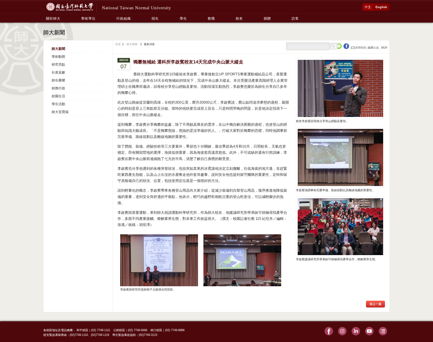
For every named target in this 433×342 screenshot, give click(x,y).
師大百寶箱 (60, 112)
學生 (183, 18)
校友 (239, 18)
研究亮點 (58, 64)
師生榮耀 (58, 80)
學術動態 (58, 56)
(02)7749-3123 (148, 335)
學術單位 (88, 18)
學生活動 (58, 104)
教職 (211, 18)
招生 (155, 18)
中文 (368, 7)
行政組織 (123, 18)
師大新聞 (58, 49)
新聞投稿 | (361, 47)
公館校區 (119, 330)
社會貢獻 (58, 72)
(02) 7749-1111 (100, 330)
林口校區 (156, 330)
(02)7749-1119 (100, 335)
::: (44, 16)
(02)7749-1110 (79, 335)
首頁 (118, 44)
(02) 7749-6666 (137, 330)
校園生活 (58, 96)
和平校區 (82, 330)
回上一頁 (375, 304)
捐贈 (267, 18)
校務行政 (58, 88)
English (381, 7)
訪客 (295, 18)
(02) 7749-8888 (174, 330)
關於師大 (53, 18)
